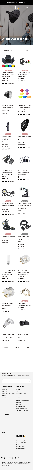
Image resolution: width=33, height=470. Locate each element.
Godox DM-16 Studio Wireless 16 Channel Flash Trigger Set (23, 172)
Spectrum (4, 417)
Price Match (4, 399)
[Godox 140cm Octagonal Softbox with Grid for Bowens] (24, 125)
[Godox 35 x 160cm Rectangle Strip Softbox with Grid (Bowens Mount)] (8, 125)
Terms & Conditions (20, 406)
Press (17, 395)
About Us (18, 389)
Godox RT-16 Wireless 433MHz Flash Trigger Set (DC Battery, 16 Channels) (7, 173)
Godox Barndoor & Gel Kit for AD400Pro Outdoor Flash (24, 74)
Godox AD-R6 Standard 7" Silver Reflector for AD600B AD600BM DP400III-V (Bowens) (8, 108)
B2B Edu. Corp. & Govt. (21, 393)
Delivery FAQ (4, 391)
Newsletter (18, 402)
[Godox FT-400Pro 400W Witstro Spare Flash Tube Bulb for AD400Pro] (24, 259)
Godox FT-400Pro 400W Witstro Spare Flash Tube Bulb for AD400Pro (23, 273)
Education (4, 395)
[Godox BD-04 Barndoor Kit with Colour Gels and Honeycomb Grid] (8, 61)
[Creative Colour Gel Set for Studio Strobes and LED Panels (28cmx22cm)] (24, 94)
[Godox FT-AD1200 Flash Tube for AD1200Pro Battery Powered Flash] (8, 323)
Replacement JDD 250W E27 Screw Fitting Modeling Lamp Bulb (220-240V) (8, 273)
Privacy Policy (19, 404)
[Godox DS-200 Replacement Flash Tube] (24, 292)
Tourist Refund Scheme (21, 408)
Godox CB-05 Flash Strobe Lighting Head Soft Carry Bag (23, 336)
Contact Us (4, 389)
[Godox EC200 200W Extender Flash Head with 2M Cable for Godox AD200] (24, 225)
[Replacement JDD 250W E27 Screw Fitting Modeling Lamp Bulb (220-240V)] (8, 259)
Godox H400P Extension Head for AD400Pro (8, 237)
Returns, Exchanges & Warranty (8, 393)
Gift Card (4, 401)
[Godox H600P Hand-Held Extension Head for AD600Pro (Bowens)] (8, 192)
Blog (17, 391)
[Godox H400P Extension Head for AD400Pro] (8, 225)
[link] (7, 347)
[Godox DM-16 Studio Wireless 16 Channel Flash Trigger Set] (24, 159)
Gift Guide (4, 397)
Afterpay (3, 402)
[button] (30, 7)
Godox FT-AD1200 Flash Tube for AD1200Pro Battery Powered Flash (8, 336)
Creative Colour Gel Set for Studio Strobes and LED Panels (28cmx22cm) (24, 107)
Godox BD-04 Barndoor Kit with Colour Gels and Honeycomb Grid (8, 74)
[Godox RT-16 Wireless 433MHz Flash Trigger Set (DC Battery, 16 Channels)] (8, 159)
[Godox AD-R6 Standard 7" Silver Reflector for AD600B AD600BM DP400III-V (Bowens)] (8, 94)
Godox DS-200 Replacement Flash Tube (24, 304)
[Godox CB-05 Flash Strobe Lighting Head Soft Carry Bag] (24, 323)
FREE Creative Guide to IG (22, 410)
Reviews (18, 397)
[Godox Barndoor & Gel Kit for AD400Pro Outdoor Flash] (24, 61)
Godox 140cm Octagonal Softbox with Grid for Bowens (24, 138)
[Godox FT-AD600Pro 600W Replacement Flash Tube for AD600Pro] (8, 292)
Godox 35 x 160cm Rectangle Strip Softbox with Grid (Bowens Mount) (8, 139)
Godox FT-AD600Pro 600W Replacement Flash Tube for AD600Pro (7, 306)
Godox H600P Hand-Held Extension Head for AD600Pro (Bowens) (8, 205)
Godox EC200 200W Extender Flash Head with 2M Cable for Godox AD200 (24, 239)
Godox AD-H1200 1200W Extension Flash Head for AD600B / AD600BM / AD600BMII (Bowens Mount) (24, 207)
